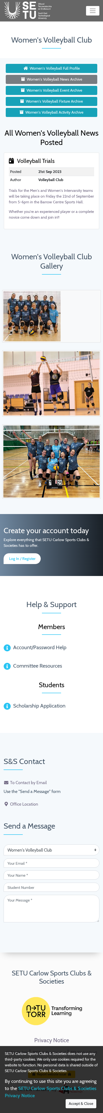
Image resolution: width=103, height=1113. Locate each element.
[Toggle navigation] (92, 11)
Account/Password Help (39, 647)
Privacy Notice (51, 1040)
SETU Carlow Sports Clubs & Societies (52, 977)
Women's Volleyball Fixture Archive (54, 101)
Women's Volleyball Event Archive (54, 90)
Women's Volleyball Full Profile (55, 68)
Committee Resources (37, 666)
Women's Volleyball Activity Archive (54, 112)
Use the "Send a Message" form (32, 791)
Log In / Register (22, 558)
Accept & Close (81, 1103)
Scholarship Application (39, 706)
